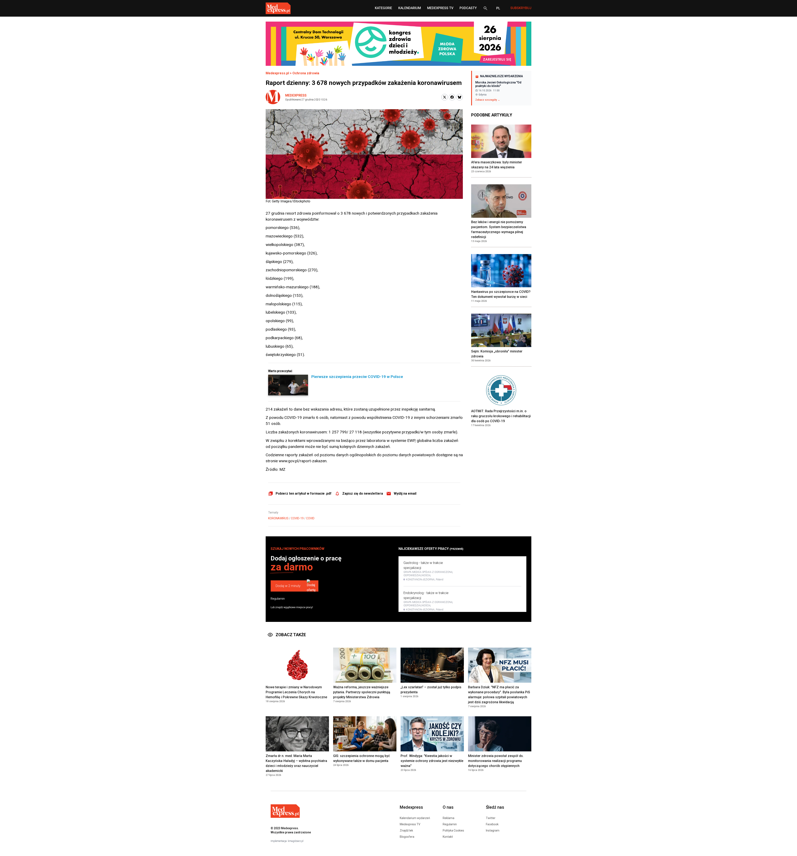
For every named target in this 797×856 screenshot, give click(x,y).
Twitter (490, 818)
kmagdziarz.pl (295, 841)
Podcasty (468, 8)
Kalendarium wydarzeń (415, 818)
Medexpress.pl (277, 73)
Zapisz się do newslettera (362, 493)
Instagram (492, 830)
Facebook (492, 824)
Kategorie (383, 8)
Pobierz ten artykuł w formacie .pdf (303, 493)
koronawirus (278, 518)
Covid (310, 518)
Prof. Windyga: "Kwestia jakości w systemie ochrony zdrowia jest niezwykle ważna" (432, 761)
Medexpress (296, 95)
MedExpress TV (440, 8)
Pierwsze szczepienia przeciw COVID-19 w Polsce (357, 376)
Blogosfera (407, 836)
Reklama (448, 818)
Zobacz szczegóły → (487, 99)
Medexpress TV (410, 824)
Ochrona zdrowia (305, 73)
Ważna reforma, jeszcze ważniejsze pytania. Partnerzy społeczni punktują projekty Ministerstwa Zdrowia (361, 692)
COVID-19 (297, 518)
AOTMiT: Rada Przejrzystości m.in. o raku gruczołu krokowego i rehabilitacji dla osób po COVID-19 (501, 416)
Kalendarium (409, 8)
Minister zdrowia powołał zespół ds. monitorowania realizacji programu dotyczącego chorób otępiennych (496, 761)
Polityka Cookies (453, 830)
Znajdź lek (406, 830)
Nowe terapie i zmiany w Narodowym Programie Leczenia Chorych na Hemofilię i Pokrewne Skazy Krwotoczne (296, 692)
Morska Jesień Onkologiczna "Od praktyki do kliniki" (498, 84)
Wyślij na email (405, 493)
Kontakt (448, 836)
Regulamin (278, 598)
